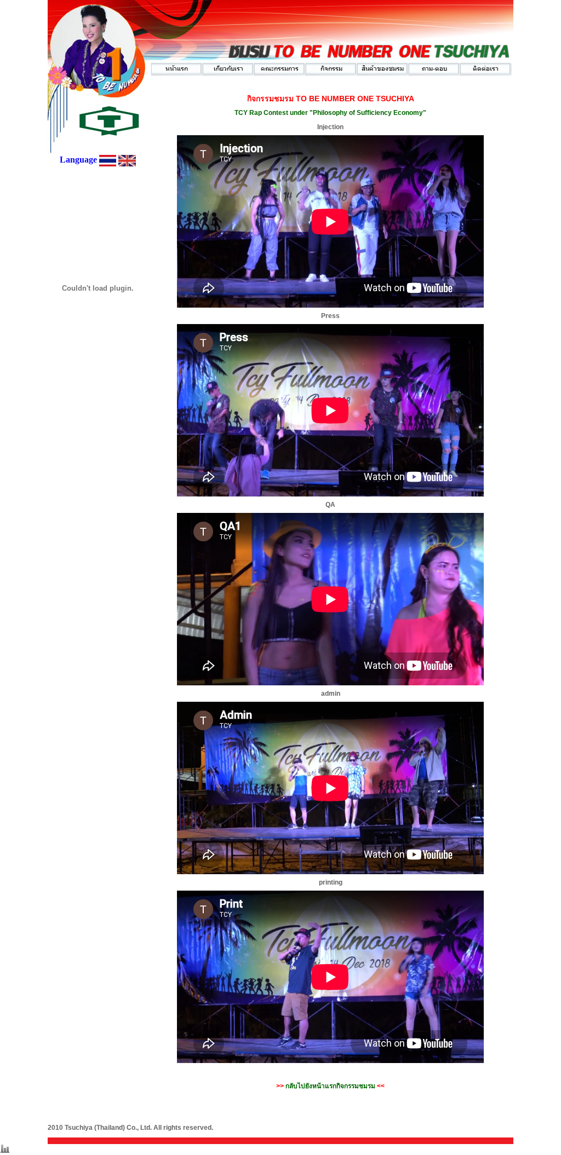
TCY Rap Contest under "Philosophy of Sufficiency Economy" (330, 113)
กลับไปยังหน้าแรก (330, 1086)
